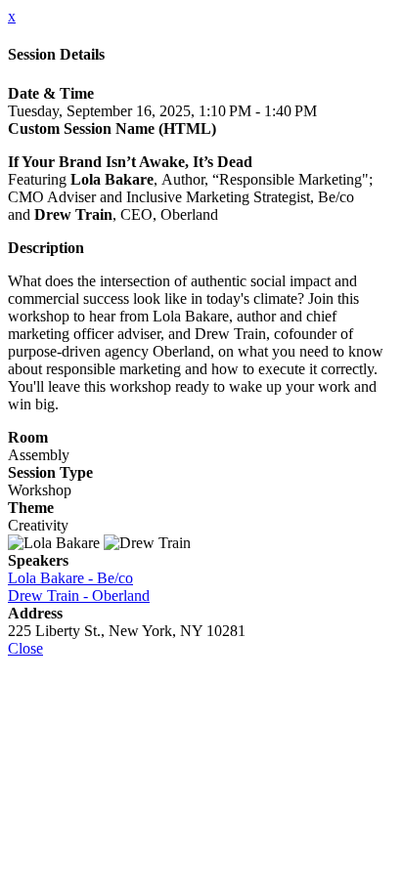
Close (25, 648)
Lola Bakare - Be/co (70, 578)
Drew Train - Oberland (79, 595)
